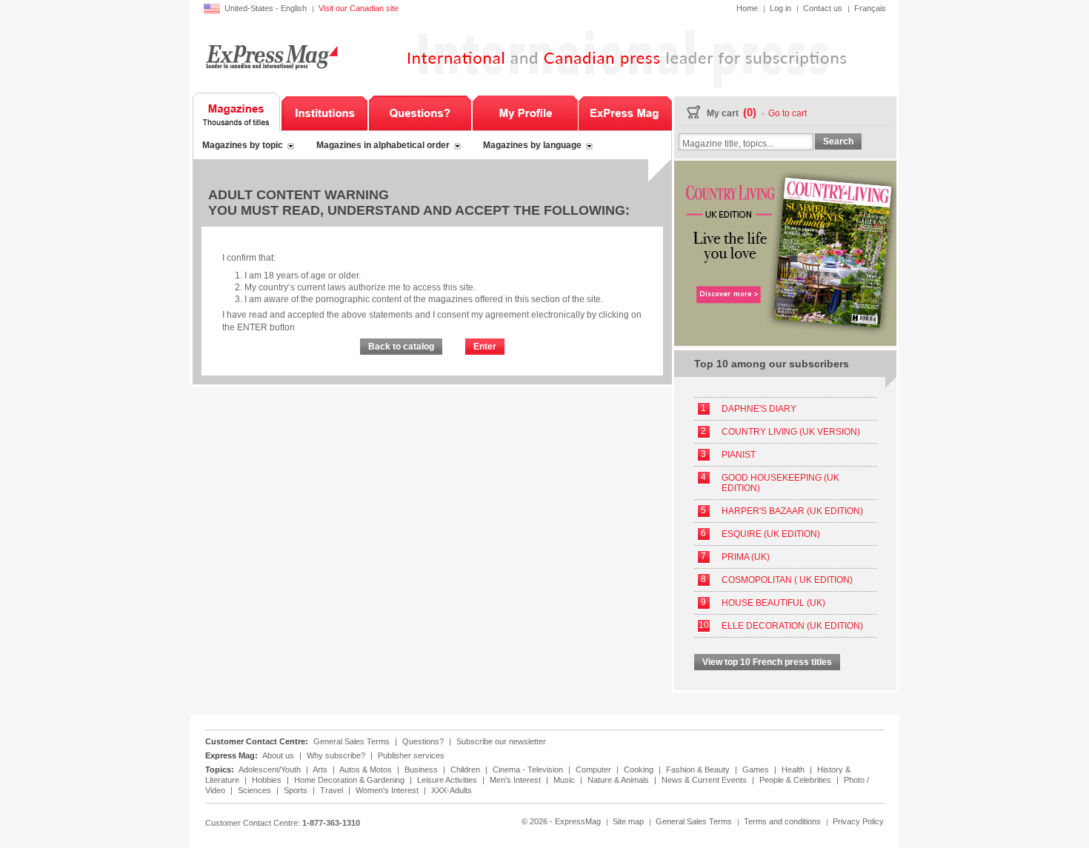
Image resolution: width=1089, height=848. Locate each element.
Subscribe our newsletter (501, 741)
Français (870, 8)
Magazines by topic (242, 145)
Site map (628, 821)
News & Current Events (705, 779)
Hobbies (268, 779)
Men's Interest (516, 779)
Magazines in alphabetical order (383, 145)
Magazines (237, 112)
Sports (297, 790)
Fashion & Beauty (699, 769)
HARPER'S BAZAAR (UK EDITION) (792, 511)
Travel (332, 790)
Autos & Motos (366, 769)
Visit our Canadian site (359, 8)
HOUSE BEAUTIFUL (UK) (773, 603)
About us (278, 755)
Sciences (255, 790)
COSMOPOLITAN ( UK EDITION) (787, 580)
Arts (321, 769)
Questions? (420, 112)
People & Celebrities (796, 779)
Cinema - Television (529, 769)
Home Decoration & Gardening (350, 779)
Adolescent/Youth (271, 769)
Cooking (640, 769)
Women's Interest (388, 790)
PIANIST (739, 455)
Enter (484, 346)
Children (466, 769)
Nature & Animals (619, 779)
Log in (780, 8)
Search (838, 141)
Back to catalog (401, 346)
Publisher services (411, 755)
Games (756, 769)
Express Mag (271, 57)
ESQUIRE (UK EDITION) (771, 534)
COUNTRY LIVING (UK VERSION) (791, 432)
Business (422, 769)
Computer (594, 769)
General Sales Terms (351, 741)
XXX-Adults (451, 790)
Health (794, 769)
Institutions (324, 112)
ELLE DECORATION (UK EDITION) (792, 626)
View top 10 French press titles (767, 662)
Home (747, 8)
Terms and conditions (782, 821)
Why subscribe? (336, 755)
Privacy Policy (858, 821)
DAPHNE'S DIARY (759, 409)
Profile (525, 112)
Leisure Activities (448, 779)
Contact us (822, 8)
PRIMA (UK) (746, 557)
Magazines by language (532, 145)
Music (565, 779)
